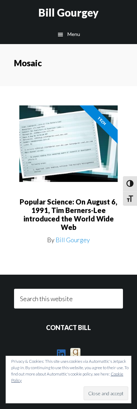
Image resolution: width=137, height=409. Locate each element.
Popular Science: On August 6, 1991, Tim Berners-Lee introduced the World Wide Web (68, 214)
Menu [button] (73, 34)
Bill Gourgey (68, 12)
